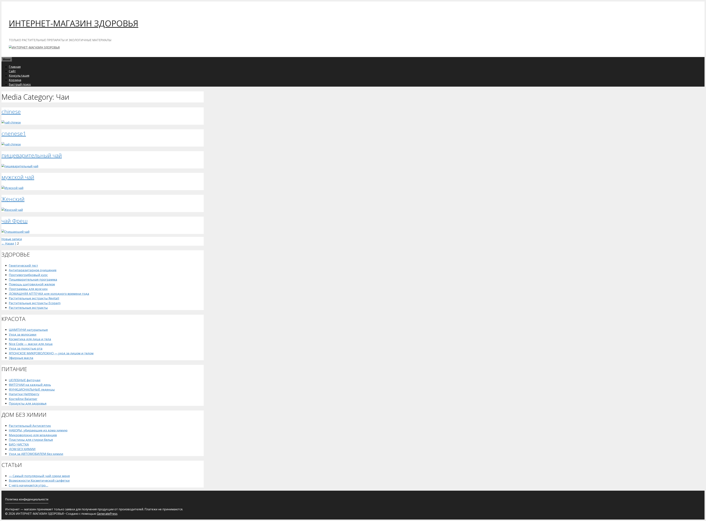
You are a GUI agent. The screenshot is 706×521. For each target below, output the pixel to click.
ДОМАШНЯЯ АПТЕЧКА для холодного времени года (49, 293)
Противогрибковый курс (28, 275)
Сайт (12, 71)
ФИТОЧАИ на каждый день (30, 385)
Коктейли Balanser (23, 399)
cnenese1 (13, 133)
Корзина (15, 80)
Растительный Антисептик (30, 426)
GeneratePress (107, 514)
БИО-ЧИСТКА (19, 444)
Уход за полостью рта (25, 348)
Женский (12, 199)
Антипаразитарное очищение (32, 270)
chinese (11, 111)
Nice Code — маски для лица (31, 344)
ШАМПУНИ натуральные (28, 330)
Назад (7, 243)
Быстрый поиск (20, 84)
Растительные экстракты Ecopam (34, 303)
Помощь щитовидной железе (32, 284)
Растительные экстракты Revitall (34, 298)
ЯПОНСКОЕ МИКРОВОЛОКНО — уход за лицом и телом (51, 353)
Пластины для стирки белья (31, 440)
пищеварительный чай (31, 155)
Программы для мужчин (28, 289)
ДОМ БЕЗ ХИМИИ (22, 449)
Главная (15, 67)
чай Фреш (14, 221)
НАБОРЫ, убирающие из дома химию (38, 430)
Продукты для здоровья (28, 403)
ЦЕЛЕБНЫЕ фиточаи (24, 380)
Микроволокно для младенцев (33, 435)
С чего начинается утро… (28, 485)
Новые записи (11, 239)
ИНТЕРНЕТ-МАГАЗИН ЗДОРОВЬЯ (73, 23)
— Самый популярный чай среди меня (39, 476)
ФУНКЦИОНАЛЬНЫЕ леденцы (32, 389)
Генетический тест (23, 265)
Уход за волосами (22, 334)
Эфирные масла (21, 358)
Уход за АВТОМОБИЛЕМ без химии (36, 454)
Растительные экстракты (28, 307)
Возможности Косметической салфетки (39, 480)
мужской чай (17, 177)
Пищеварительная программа (33, 279)
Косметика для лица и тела (30, 339)
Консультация (19, 76)
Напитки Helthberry (24, 394)
